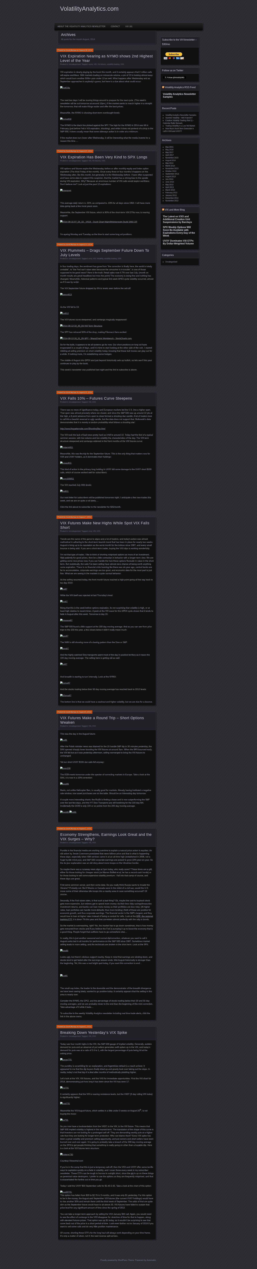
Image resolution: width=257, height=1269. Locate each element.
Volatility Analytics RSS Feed (180, 87)
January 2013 (171, 195)
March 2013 (170, 190)
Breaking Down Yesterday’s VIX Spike (93, 1032)
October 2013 (170, 171)
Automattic (151, 1260)
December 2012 (171, 198)
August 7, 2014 (85, 517)
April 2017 (169, 155)
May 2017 (169, 152)
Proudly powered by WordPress (113, 1260)
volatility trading (113, 64)
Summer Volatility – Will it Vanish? (179, 118)
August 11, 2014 (85, 392)
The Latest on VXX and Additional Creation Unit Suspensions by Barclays (177, 219)
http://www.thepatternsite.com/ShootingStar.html (82, 428)
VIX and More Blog (175, 209)
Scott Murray (71, 50)
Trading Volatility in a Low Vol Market (180, 126)
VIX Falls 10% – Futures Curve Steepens (96, 398)
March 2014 (170, 166)
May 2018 (169, 150)
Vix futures (102, 64)
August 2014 (170, 160)
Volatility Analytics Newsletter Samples (180, 115)
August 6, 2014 (85, 712)
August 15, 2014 (85, 151)
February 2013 (171, 193)
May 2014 (169, 163)
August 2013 (170, 177)
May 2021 (169, 147)
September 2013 (172, 174)
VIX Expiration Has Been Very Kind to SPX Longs (103, 157)
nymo (90, 64)
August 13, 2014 (85, 245)
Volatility (100, 259)
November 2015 (171, 158)
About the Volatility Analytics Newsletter (81, 26)
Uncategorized (75, 64)
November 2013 (171, 168)
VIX (95, 64)
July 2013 (169, 179)
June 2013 (169, 182)
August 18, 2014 (85, 50)
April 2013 (169, 187)
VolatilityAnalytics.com (89, 8)
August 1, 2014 (85, 1027)
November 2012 (171, 201)
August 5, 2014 (85, 829)
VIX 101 (128, 26)
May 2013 (169, 185)
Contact (115, 26)
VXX (122, 64)
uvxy (90, 259)
